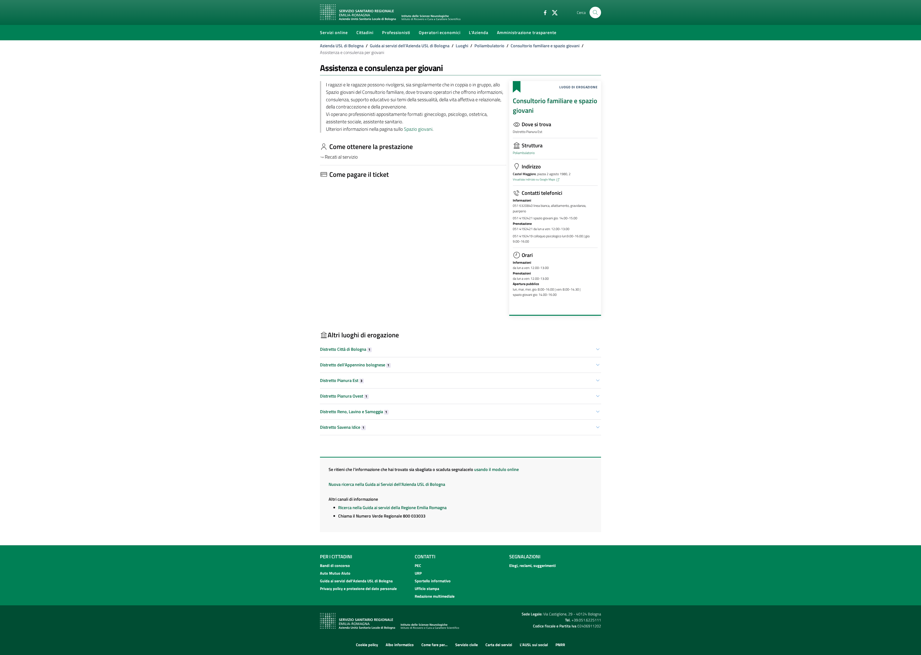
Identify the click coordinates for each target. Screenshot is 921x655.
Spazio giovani (418, 129)
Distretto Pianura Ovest (343, 396)
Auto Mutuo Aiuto (335, 573)
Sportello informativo (433, 581)
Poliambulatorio (489, 45)
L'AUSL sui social (534, 645)
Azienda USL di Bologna (342, 45)
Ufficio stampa (427, 588)
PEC (418, 565)
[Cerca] (595, 12)
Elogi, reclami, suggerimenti (532, 565)
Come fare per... (434, 645)
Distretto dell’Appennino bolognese (354, 365)
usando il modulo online (496, 469)
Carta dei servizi (498, 645)
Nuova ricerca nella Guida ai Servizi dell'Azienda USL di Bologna (387, 484)
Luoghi (462, 45)
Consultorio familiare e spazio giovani (545, 45)
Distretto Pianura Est (341, 380)
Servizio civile (466, 645)
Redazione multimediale (435, 596)
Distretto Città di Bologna (345, 349)
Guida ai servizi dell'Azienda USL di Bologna (409, 45)
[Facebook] (543, 12)
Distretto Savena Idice (342, 427)
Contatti (425, 556)
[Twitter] (553, 12)
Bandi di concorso (335, 565)
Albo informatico (400, 645)
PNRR (560, 645)
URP (418, 573)
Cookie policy (367, 645)
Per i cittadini (336, 556)
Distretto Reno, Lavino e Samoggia (353, 411)
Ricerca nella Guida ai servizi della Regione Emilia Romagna (392, 507)
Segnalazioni (524, 556)
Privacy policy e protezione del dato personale (358, 588)
